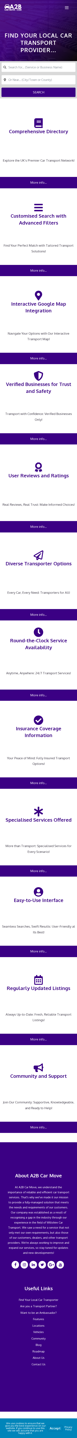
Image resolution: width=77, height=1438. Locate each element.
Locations (38, 1325)
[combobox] (38, 67)
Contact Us (38, 1364)
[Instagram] (24, 1265)
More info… (38, 182)
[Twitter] (42, 1265)
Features (38, 1319)
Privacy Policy (68, 1428)
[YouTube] (60, 1265)
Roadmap (39, 1351)
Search (38, 92)
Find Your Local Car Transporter (38, 1300)
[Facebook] (15, 1265)
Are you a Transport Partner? (38, 1306)
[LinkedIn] (33, 1265)
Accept (55, 1428)
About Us (38, 1358)
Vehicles (38, 1332)
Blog (38, 1345)
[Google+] (51, 1265)
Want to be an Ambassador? (38, 1313)
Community (38, 1338)
